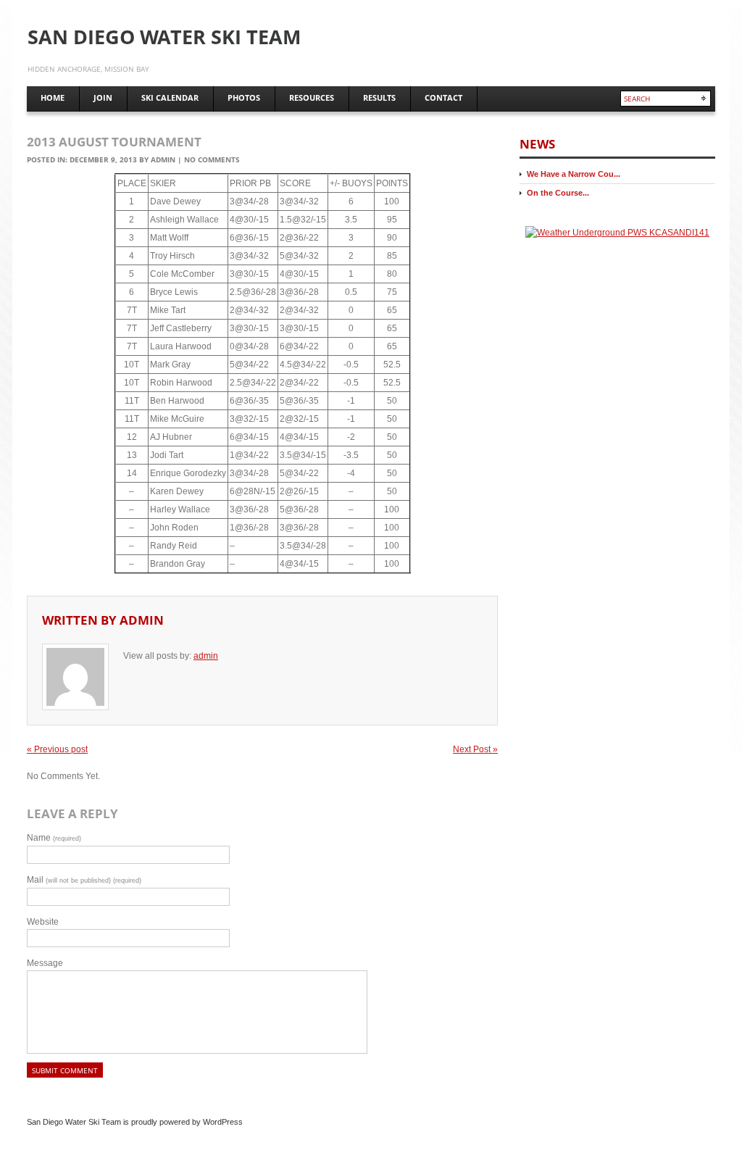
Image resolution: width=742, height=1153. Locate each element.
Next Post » (475, 749)
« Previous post (57, 749)
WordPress (223, 1121)
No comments (212, 159)
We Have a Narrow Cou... (573, 174)
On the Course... (558, 192)
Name (54, 838)
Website (43, 922)
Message (45, 963)
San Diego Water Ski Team (164, 36)
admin (163, 159)
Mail (84, 880)
